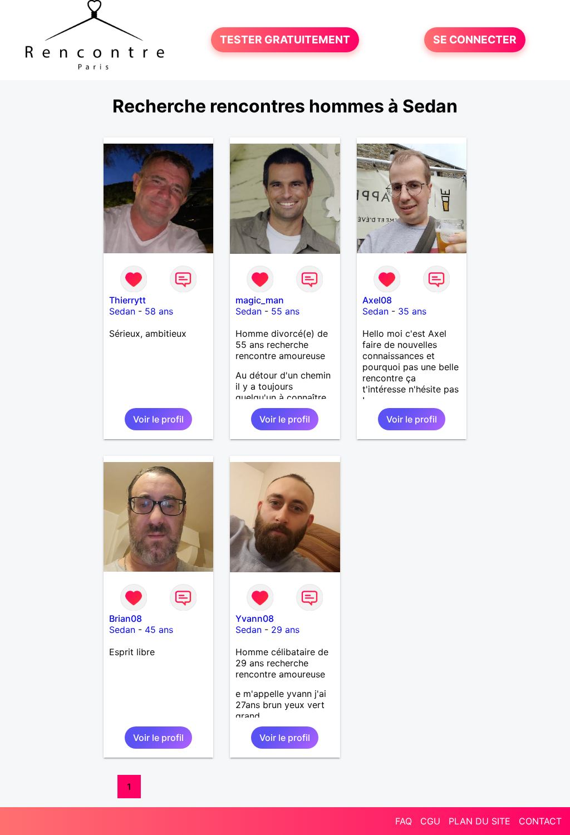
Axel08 (377, 300)
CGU (430, 821)
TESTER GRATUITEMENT (285, 40)
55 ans (285, 311)
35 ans (412, 311)
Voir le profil (158, 419)
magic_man (259, 300)
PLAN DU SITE (479, 821)
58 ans (159, 311)
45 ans (159, 629)
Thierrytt (127, 300)
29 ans (285, 629)
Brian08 (125, 618)
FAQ (403, 821)
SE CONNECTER (475, 40)
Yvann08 (254, 618)
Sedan (122, 311)
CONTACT (540, 821)
